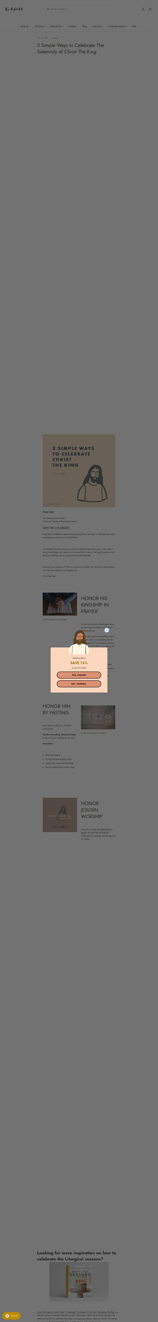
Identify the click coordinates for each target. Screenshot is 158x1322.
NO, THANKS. (79, 683)
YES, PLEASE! (79, 675)
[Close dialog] (107, 630)
